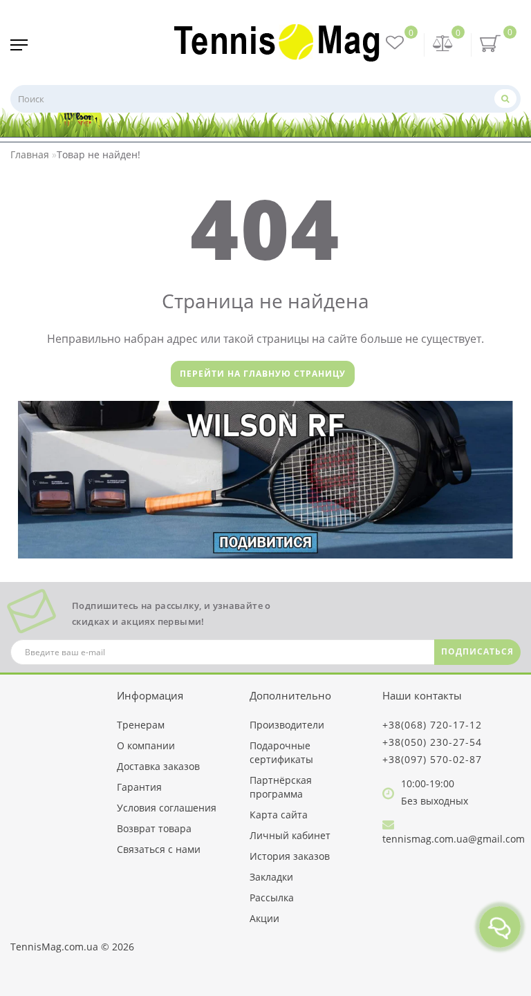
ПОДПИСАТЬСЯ (477, 651)
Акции (264, 918)
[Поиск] (505, 98)
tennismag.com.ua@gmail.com (453, 838)
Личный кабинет (290, 835)
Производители (287, 724)
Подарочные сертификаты (281, 752)
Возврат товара (154, 828)
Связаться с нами (159, 849)
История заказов (290, 856)
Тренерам (141, 724)
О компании (146, 745)
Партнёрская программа (281, 786)
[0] (443, 44)
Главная (29, 154)
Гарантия (139, 786)
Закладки (271, 876)
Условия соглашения (166, 807)
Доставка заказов (158, 766)
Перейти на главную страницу (263, 373)
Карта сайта (279, 814)
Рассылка (272, 897)
